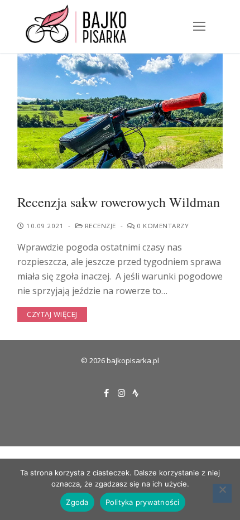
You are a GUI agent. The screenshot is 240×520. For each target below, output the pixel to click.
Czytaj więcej (52, 314)
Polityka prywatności (142, 502)
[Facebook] (106, 393)
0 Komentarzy (162, 226)
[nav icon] (199, 26)
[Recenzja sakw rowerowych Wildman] (120, 110)
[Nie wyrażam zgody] (222, 493)
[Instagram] (121, 393)
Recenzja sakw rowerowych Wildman (118, 202)
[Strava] (135, 393)
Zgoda (77, 502)
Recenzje (99, 226)
